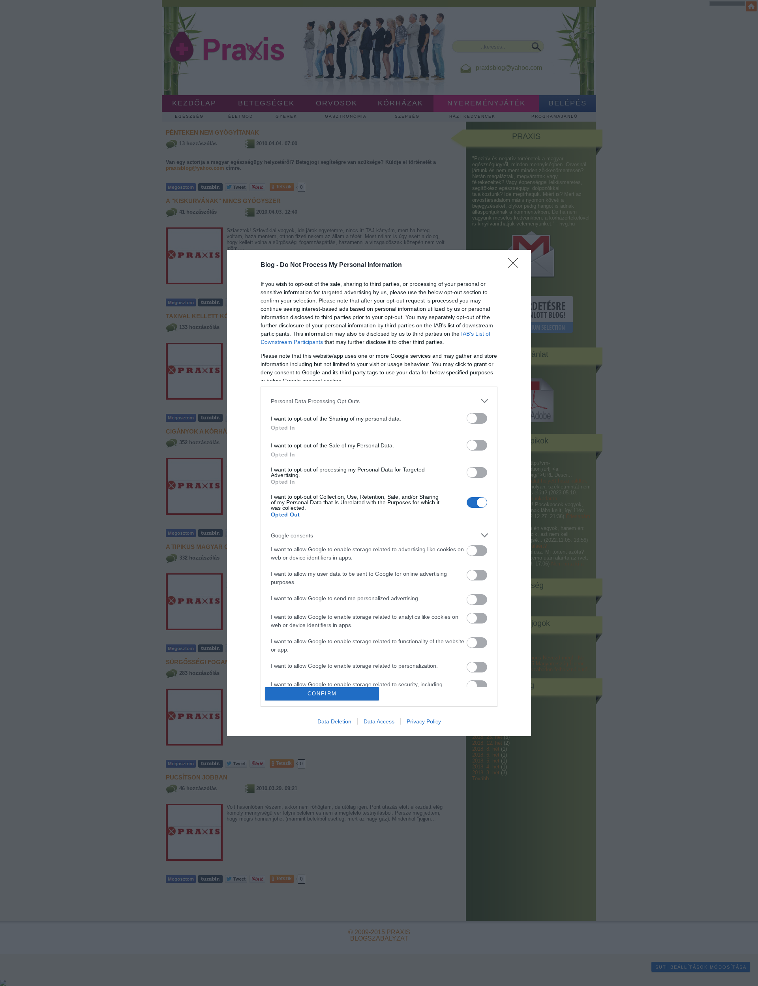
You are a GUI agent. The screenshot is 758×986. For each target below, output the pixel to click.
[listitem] (379, 401)
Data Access (379, 721)
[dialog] (379, 493)
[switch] (477, 418)
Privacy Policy (424, 721)
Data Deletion (334, 721)
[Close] (515, 265)
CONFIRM (322, 694)
